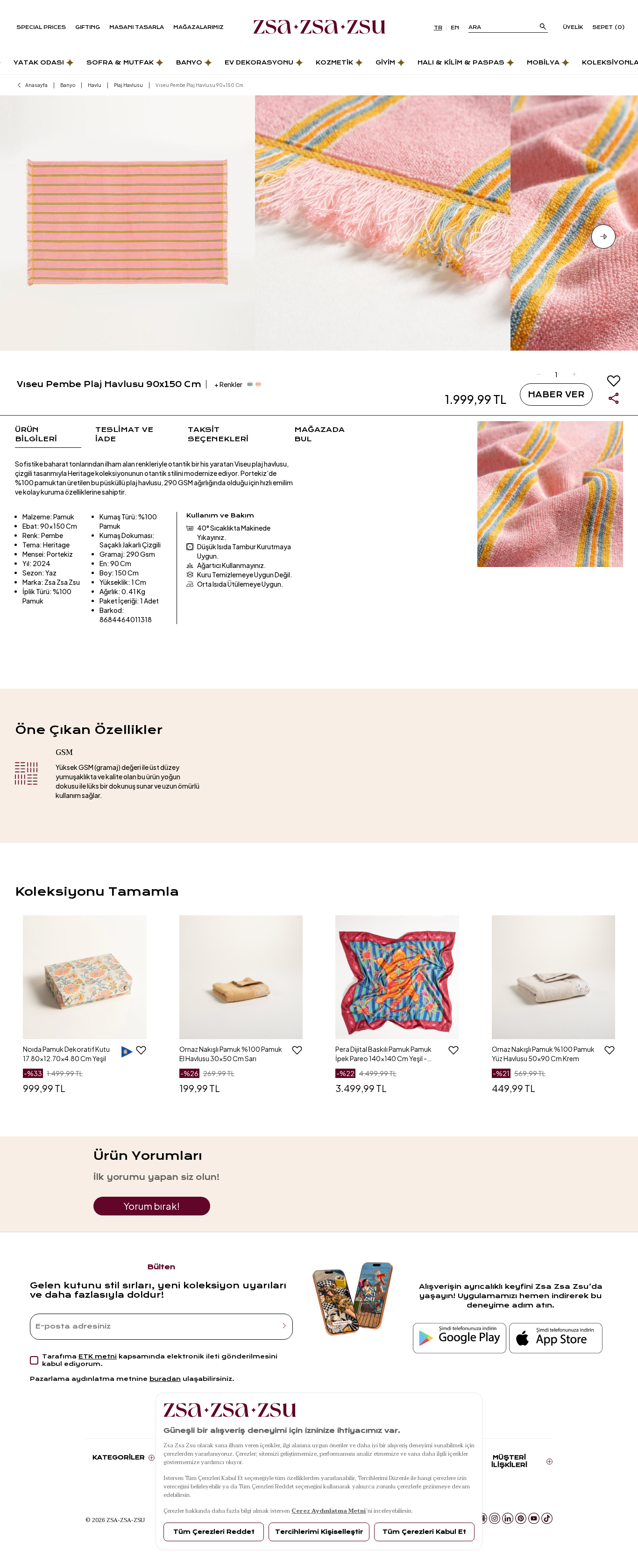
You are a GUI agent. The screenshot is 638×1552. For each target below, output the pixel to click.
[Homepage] (319, 27)
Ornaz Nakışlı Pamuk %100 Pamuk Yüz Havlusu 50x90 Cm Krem (543, 1054)
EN (455, 28)
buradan (165, 1378)
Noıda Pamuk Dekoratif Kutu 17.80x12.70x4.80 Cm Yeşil (66, 1054)
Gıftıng (87, 27)
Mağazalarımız (198, 27)
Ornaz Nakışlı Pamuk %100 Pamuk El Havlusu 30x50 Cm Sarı (230, 1054)
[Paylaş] (614, 398)
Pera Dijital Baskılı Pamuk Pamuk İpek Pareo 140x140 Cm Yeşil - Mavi (383, 1054)
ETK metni (97, 1356)
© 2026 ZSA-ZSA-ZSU (115, 1520)
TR (438, 28)
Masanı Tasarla (136, 27)
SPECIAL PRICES (41, 27)
